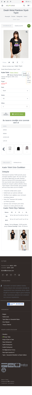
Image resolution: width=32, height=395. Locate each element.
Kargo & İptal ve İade (8, 339)
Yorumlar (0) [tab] (17, 162)
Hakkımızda (5, 316)
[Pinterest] (10, 2)
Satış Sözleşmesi (7, 342)
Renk (2, 87)
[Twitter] (4, 2)
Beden (3, 95)
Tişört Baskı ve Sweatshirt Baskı (11, 319)
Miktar (3, 103)
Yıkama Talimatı (6, 324)
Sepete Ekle (18, 114)
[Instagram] (7, 2)
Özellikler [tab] (6, 162)
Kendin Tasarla (6, 115)
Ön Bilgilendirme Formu (8, 350)
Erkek (5, 129)
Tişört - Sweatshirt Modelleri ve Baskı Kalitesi (14, 355)
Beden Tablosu (14, 72)
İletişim (4, 314)
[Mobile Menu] (2, 5)
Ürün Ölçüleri (6, 322)
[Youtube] (19, 274)
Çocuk (5, 140)
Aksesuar (6, 137)
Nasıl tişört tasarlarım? (8, 352)
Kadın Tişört (18, 66)
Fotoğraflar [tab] (7, 25)
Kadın (4, 126)
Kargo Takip (7, 337)
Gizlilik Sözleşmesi (7, 347)
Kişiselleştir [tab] (19, 25)
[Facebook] (1, 2)
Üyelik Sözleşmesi (7, 344)
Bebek (5, 133)
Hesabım (4, 334)
